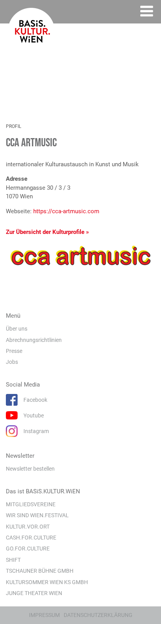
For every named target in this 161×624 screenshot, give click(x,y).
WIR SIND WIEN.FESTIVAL (37, 515)
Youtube (33, 415)
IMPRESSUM (44, 615)
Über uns (16, 328)
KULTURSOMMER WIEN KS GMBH (47, 582)
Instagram (36, 431)
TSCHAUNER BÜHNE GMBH (39, 571)
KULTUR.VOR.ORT (28, 526)
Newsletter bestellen (30, 469)
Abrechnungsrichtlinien (34, 340)
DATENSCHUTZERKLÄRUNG (98, 615)
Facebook (35, 400)
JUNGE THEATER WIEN (34, 593)
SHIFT (13, 560)
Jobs (12, 362)
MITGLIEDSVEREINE (30, 504)
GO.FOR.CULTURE (28, 548)
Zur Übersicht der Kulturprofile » (47, 232)
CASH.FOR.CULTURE (31, 537)
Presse (14, 351)
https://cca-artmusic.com (66, 211)
